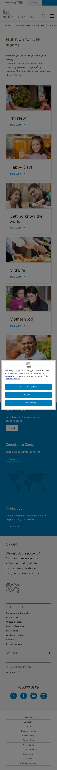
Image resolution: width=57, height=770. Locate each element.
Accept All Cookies (28, 387)
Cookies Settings (28, 403)
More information (12, 378)
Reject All (28, 395)
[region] (28, 385)
